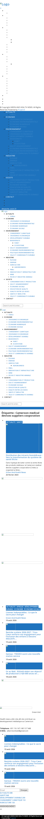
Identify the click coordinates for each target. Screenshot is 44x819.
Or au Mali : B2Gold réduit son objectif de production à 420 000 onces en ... (24, 672)
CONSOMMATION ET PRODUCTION (21, 79)
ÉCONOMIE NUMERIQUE (17, 23)
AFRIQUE (20, 607)
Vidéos (11, 13)
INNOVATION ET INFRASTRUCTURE (21, 69)
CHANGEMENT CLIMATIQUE (19, 30)
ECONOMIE (8, 16)
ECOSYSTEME (18, 42)
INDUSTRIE (8, 54)
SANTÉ (19, 422)
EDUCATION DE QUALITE (17, 86)
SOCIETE (7, 76)
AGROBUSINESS (18, 64)
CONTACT (8, 96)
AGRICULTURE (14, 62)
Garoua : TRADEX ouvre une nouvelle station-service (23, 655)
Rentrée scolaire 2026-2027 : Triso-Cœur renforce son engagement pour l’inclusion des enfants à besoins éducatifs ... (23, 635)
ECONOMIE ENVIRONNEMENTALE (21, 20)
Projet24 (21, 110)
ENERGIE (12, 59)
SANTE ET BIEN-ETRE (16, 91)
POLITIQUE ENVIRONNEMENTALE (21, 49)
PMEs (10, 66)
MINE (10, 71)
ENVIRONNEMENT (11, 28)
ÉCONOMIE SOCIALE (16, 25)
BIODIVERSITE (14, 37)
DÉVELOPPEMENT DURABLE (18, 35)
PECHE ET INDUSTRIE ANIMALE (20, 74)
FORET (15, 40)
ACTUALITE (8, 11)
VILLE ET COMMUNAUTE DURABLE (21, 52)
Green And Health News (16, 472)
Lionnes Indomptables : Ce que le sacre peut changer (21, 613)
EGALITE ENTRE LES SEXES (18, 88)
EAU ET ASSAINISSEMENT (18, 45)
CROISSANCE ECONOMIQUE (18, 18)
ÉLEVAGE (12, 57)
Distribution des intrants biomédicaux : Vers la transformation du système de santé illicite (24, 457)
